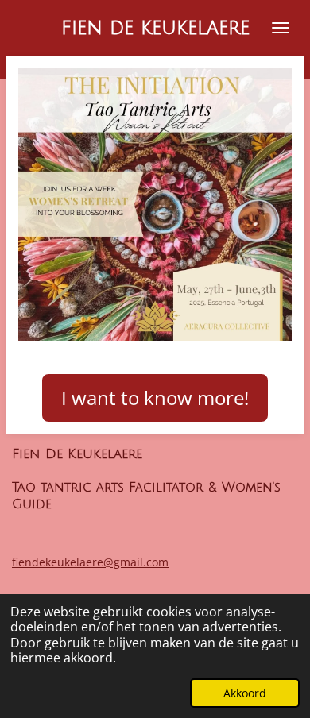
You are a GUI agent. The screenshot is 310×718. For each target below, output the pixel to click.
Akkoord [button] (244, 693)
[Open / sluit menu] (280, 28)
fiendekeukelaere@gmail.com (90, 561)
